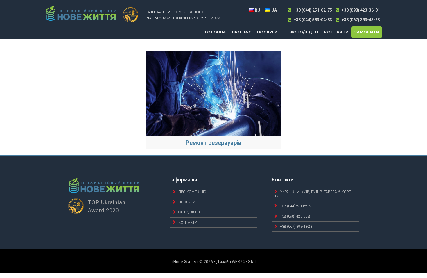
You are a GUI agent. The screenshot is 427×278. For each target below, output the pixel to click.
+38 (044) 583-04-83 (313, 19)
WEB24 (238, 261)
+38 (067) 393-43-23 (361, 19)
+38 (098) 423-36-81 (361, 10)
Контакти (336, 32)
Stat (252, 261)
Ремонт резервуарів (213, 142)
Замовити (366, 32)
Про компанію (192, 192)
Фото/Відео (303, 32)
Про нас (241, 32)
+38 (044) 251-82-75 (313, 10)
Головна (215, 32)
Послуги (267, 32)
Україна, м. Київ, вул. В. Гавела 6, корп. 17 (313, 194)
